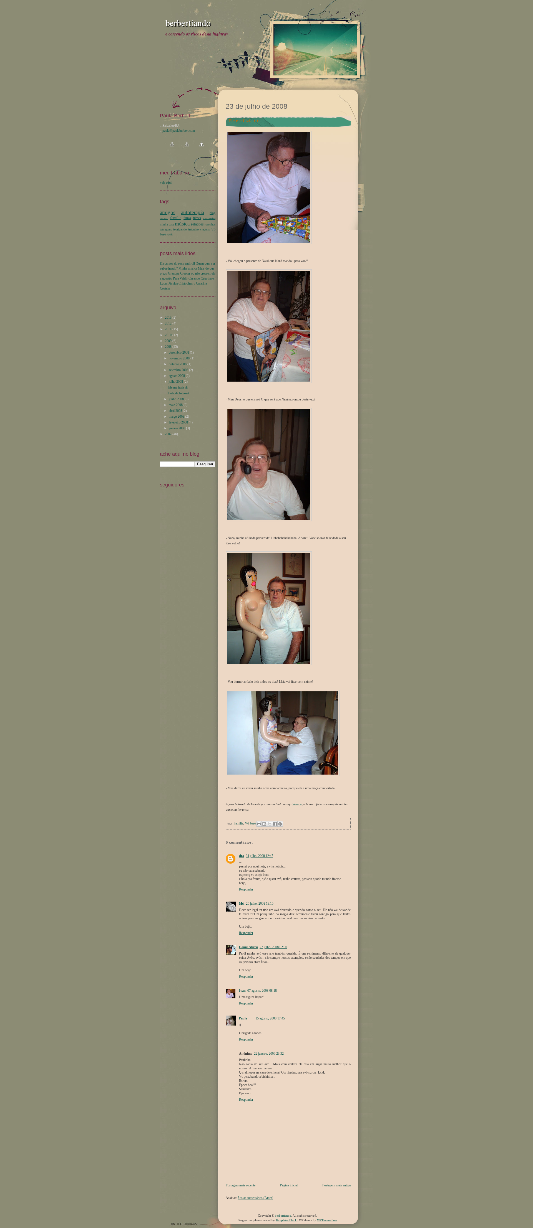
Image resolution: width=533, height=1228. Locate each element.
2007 (168, 434)
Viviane (297, 804)
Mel (241, 903)
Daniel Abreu (248, 947)
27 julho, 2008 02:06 (273, 947)
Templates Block (286, 1220)
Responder (246, 889)
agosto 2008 (177, 376)
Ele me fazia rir (178, 387)
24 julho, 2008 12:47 (259, 856)
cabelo (164, 218)
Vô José (250, 823)
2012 (168, 323)
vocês (170, 234)
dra (241, 856)
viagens (205, 229)
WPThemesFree (327, 1220)
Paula (243, 1018)
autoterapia (192, 212)
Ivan (242, 991)
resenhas (210, 224)
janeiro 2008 (177, 428)
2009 (168, 341)
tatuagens (166, 229)
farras (187, 218)
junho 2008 (176, 399)
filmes (197, 218)
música (182, 224)
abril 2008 (175, 411)
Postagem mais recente (240, 1185)
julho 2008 (176, 382)
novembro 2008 (179, 358)
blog (212, 213)
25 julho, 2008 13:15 (259, 903)
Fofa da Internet (178, 393)
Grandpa (173, 273)
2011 (168, 329)
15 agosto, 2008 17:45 (270, 1018)
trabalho (193, 229)
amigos (167, 212)
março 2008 (176, 416)
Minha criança (187, 268)
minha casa (167, 224)
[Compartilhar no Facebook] (275, 824)
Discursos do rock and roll (177, 263)
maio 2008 (176, 405)
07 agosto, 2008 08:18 (262, 991)
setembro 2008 (178, 370)
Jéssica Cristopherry (182, 283)
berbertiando (188, 23)
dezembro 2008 (179, 352)
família (238, 823)
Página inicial (289, 1185)
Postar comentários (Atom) (255, 1198)
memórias (209, 218)
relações (197, 224)
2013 (168, 317)
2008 (168, 347)
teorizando (180, 229)
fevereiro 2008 (178, 422)
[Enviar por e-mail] (259, 824)
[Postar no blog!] (264, 824)
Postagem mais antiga (336, 1185)
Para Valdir (180, 278)
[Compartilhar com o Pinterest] (280, 824)
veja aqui (166, 182)
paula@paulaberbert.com (178, 131)
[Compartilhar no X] (269, 824)
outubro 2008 (178, 364)
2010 (168, 335)
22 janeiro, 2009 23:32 (269, 1054)
